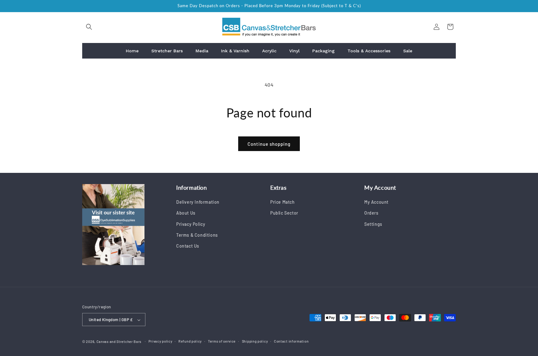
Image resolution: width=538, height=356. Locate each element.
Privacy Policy (190, 224)
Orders (371, 213)
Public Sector (284, 213)
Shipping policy (255, 341)
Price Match (282, 202)
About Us (186, 213)
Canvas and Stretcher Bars (119, 342)
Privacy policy (160, 341)
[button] (89, 27)
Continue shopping (269, 144)
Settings (373, 224)
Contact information (291, 341)
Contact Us (187, 246)
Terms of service (222, 341)
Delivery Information (197, 202)
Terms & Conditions (197, 235)
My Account (376, 202)
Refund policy (190, 341)
